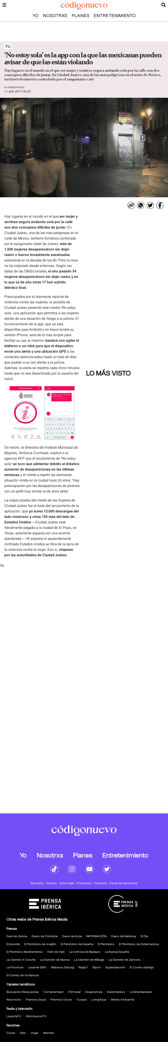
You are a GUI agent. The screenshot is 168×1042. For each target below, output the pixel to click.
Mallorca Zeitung (62, 967)
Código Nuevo (16, 87)
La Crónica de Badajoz (84, 952)
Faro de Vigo (56, 952)
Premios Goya (36, 999)
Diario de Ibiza (72, 936)
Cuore (11, 1033)
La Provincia (15, 967)
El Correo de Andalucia (23, 975)
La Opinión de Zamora (124, 959)
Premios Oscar (61, 999)
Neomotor (14, 999)
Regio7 (83, 967)
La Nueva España (117, 952)
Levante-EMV (37, 967)
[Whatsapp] (140, 205)
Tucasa (81, 999)
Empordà (13, 944)
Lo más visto (108, 373)
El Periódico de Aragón (40, 944)
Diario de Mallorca (123, 936)
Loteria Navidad (141, 992)
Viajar (34, 1033)
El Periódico (106, 944)
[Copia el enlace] (131, 205)
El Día (144, 936)
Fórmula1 (74, 992)
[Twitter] (150, 205)
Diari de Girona (17, 936)
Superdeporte (115, 967)
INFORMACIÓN (96, 936)
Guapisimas (94, 992)
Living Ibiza (98, 999)
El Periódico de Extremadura (139, 944)
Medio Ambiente (122, 999)
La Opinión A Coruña (21, 959)
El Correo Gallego (142, 967)
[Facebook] (160, 205)
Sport (97, 967)
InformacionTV (36, 1016)
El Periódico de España (77, 944)
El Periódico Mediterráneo (25, 952)
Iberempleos (116, 992)
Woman (48, 1033)
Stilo (23, 1033)
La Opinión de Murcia (55, 959)
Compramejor (54, 992)
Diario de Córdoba (45, 936)
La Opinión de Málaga (89, 959)
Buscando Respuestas (23, 992)
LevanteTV (14, 1016)
